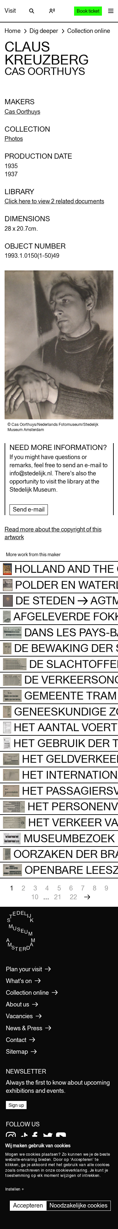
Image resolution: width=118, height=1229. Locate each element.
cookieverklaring (72, 1170)
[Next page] (87, 897)
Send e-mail (29, 509)
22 (73, 897)
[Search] (32, 11)
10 (34, 897)
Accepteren (28, 1205)
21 (57, 897)
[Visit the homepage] (20, 949)
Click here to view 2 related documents (54, 201)
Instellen (12, 1189)
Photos (14, 138)
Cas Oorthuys (22, 111)
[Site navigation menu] (109, 11)
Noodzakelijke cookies (78, 1205)
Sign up (16, 1105)
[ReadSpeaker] (52, 11)
